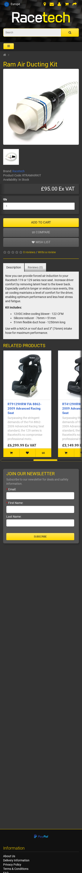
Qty (5, 199)
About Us (9, 856)
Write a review (47, 252)
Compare (42, 232)
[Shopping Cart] (67, 4)
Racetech (18, 171)
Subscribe (40, 536)
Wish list (42, 242)
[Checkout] (75, 4)
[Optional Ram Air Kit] (11, 157)
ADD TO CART (41, 222)
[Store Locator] (45, 4)
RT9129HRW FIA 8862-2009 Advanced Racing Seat (24, 408)
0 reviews (29, 252)
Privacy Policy (12, 864)
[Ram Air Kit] (41, 107)
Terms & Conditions (15, 868)
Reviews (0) (35, 267)
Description (13, 267)
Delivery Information (16, 860)
